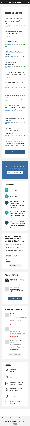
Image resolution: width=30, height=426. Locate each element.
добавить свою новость (15, 298)
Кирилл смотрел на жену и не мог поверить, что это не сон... (17, 280)
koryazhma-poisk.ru (15, 2)
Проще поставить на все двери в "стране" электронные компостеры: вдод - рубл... (17, 204)
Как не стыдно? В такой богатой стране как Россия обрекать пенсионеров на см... (17, 224)
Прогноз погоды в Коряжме (15, 402)
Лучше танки (13, 196)
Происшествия (9, 25)
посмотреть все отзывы (15, 354)
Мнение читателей (11, 275)
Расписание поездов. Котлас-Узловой (16, 396)
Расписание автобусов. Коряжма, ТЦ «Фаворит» (17, 383)
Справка (8, 365)
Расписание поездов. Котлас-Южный (16, 389)
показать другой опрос (15, 265)
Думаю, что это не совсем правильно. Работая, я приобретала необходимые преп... (17, 214)
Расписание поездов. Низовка (16, 377)
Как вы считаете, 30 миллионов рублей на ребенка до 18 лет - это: (14, 238)
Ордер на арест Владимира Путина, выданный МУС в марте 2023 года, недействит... (17, 290)
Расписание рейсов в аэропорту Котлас (16, 370)
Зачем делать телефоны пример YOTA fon (17, 190)
